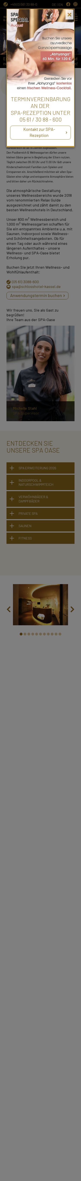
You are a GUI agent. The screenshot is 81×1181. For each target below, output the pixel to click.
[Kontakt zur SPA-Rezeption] (40, 50)
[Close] (69, 14)
